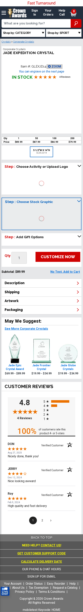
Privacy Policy (24, 592)
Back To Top (41, 537)
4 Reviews (29, 418)
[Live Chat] (5, 591)
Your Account (12, 583)
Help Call (62, 12)
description (15, 283)
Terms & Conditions (51, 592)
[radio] (59, 401)
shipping (12, 292)
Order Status (34, 583)
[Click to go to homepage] (17, 12)
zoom (56, 66)
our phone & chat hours (41, 569)
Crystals (6, 41)
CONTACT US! (51, 545)
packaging (14, 310)
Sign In (34, 12)
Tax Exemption (38, 587)
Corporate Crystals (23, 41)
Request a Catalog (65, 587)
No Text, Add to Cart (65, 272)
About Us (18, 587)
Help (72, 583)
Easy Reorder (56, 583)
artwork (12, 301)
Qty (8, 255)
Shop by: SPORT (58, 32)
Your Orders (48, 12)
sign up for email (41, 576)
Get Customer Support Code (41, 553)
